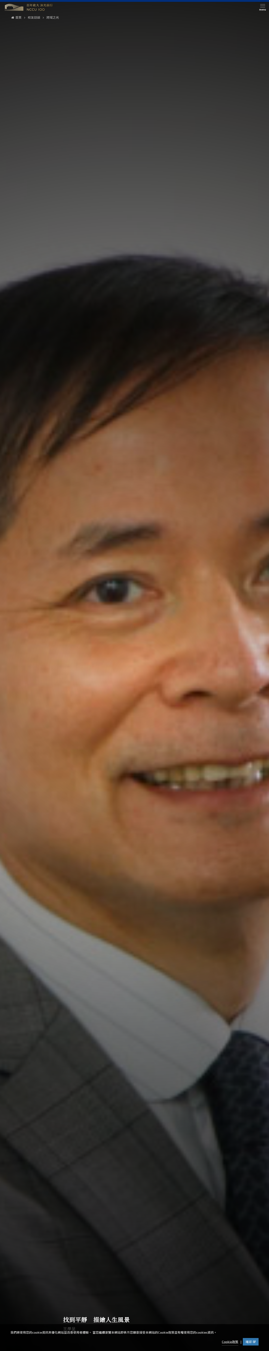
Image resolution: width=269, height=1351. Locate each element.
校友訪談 (34, 17)
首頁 (18, 17)
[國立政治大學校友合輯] (28, 7)
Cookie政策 (230, 1341)
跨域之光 (52, 17)
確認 (249, 1341)
